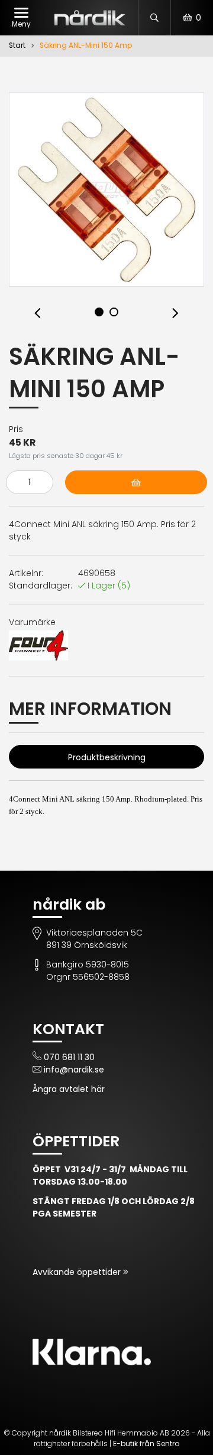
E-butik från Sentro (146, 1443)
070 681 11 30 (69, 1057)
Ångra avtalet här (69, 1089)
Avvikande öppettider (78, 1272)
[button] (37, 314)
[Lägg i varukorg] (136, 482)
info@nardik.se (74, 1069)
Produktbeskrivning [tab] (107, 757)
